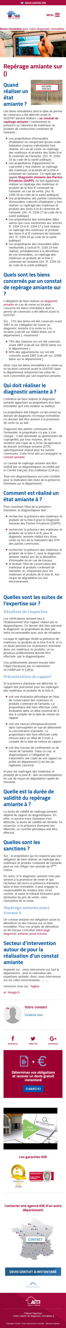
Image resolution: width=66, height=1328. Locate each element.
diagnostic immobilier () (42, 1316)
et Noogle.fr (12, 992)
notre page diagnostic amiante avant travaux (27, 931)
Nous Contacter (35, 2)
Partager (12, 1044)
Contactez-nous (34, 1014)
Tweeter (33, 1044)
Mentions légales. (53, 1323)
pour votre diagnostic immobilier (32, 29)
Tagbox (34, 986)
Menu (50, 15)
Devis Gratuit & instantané (33, 1271)
